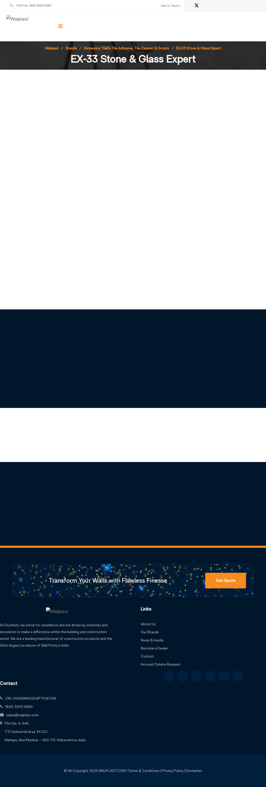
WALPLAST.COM (111, 771)
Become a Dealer (154, 648)
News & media (152, 640)
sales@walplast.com (22, 715)
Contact (147, 656)
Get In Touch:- (171, 6)
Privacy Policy (172, 771)
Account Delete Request (161, 664)
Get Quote (226, 580)
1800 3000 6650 (40, 5)
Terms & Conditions (143, 771)
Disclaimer (193, 771)
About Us (148, 624)
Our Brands (150, 632)
